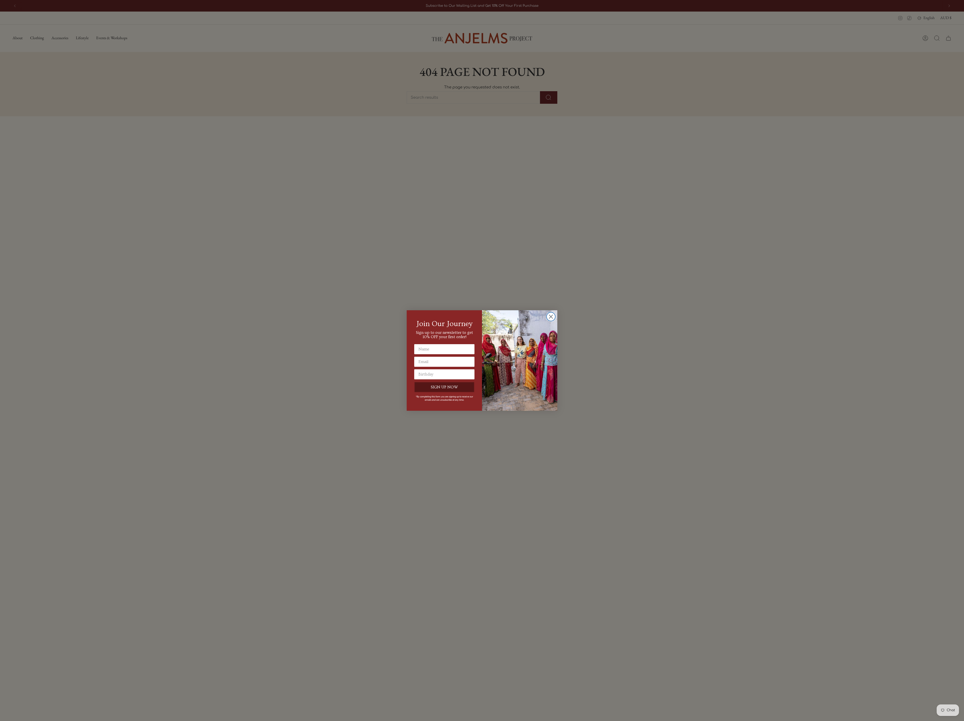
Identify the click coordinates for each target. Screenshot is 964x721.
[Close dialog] (551, 316)
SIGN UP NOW (444, 387)
